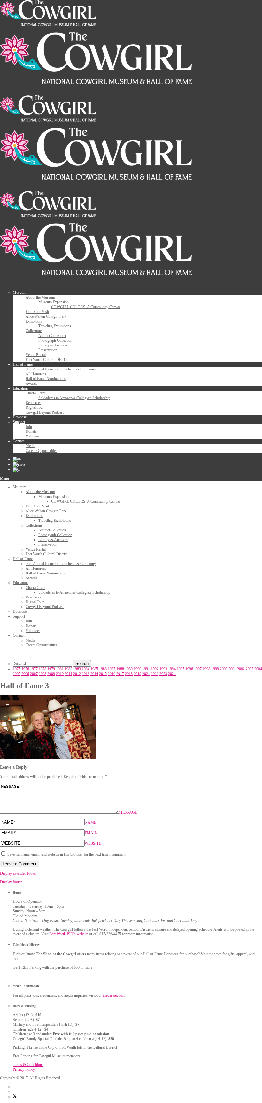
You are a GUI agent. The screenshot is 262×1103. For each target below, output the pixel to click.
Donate (31, 431)
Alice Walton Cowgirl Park (46, 316)
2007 (34, 674)
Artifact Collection (52, 335)
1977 (34, 669)
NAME (90, 822)
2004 (258, 669)
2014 (94, 674)
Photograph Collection (55, 340)
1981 (60, 669)
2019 (137, 674)
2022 (154, 674)
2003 (249, 669)
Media (30, 446)
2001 (232, 669)
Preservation (47, 350)
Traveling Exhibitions (54, 326)
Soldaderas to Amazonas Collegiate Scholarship (74, 398)
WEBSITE (93, 843)
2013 (85, 674)
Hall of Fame (23, 364)
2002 (241, 669)
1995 (180, 669)
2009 (51, 674)
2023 (163, 674)
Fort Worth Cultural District (46, 359)
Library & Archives (53, 345)
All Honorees (36, 374)
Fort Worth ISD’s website (68, 934)
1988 (120, 669)
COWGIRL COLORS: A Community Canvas (85, 307)
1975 (16, 669)
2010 (60, 674)
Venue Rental (36, 355)
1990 (137, 669)
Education (20, 388)
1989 (129, 669)
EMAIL (91, 833)
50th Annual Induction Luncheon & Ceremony (61, 369)
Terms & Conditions (28, 1064)
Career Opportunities (41, 450)
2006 (25, 674)
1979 (51, 669)
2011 (68, 674)
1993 (163, 669)
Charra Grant (35, 393)
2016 (111, 674)
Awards (31, 383)
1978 (42, 669)
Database (20, 417)
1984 (85, 669)
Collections (34, 331)
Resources (33, 402)
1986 (103, 669)
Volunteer (33, 436)
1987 (111, 669)
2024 (172, 674)
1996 (189, 669)
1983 (77, 669)
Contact (18, 441)
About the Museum (40, 297)
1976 (25, 669)
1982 (68, 669)
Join (29, 426)
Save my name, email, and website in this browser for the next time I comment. (66, 854)
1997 (198, 669)
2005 (16, 674)
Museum (19, 292)
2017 (120, 674)
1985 (94, 669)
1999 (215, 669)
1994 (172, 669)
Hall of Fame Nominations (46, 379)
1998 (206, 669)
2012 (77, 674)
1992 (154, 669)
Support (19, 422)
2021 (146, 674)
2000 (223, 669)
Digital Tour (35, 407)
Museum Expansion (53, 302)
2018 (129, 674)
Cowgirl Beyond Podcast (45, 412)
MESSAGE (128, 812)
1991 (146, 669)
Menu (5, 478)
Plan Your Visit (37, 311)
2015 (103, 674)
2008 (42, 674)
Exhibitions (34, 321)
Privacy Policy (24, 1069)
